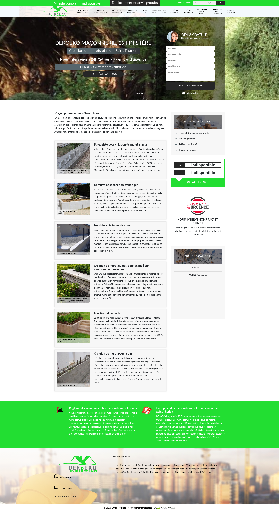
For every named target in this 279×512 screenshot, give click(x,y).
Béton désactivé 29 (175, 11)
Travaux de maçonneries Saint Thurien (170, 472)
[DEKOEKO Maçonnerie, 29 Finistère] (56, 11)
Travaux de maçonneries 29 (100, 11)
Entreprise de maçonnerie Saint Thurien (168, 465)
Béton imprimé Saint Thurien (198, 465)
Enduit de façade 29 (231, 11)
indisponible (66, 3)
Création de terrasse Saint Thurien (137, 472)
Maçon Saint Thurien (182, 469)
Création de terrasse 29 (117, 11)
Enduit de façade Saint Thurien (200, 472)
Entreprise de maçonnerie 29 (83, 11)
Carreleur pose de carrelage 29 (159, 11)
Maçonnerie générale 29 (132, 11)
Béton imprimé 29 (188, 11)
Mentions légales (144, 508)
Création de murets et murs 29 (202, 11)
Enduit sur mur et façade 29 (217, 11)
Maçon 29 (145, 11)
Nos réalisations (103, 74)
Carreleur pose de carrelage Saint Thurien (154, 469)
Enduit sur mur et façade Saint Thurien (133, 465)
